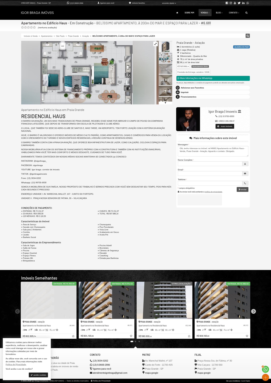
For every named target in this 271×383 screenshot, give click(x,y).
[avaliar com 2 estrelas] (25, 27)
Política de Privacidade (102, 381)
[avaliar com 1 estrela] (22, 27)
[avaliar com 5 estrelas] (34, 27)
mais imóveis (225, 126)
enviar (244, 189)
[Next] (253, 311)
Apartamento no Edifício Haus (44, 23)
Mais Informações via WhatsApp (196, 78)
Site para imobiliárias (233, 381)
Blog (218, 12)
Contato (233, 12)
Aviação (200, 42)
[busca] (246, 12)
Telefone (181, 179)
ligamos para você (102, 369)
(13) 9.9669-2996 (76, 3)
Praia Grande (184, 42)
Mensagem (183, 144)
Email (180, 170)
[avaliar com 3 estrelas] (28, 27)
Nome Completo (185, 160)
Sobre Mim (189, 12)
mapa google (151, 373)
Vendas (204, 12)
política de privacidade (213, 192)
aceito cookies (39, 375)
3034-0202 (100, 361)
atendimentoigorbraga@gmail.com (110, 373)
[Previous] (17, 311)
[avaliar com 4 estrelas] (31, 27)
